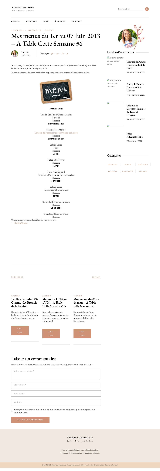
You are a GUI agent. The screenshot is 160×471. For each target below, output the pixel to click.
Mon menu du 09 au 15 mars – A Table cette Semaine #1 (86, 302)
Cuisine (50, 30)
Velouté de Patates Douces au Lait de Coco (136, 65)
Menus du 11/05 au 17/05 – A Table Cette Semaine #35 (54, 302)
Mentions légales (87, 465)
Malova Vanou (20, 223)
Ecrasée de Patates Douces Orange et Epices (56, 133)
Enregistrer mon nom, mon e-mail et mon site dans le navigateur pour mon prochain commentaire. (54, 411)
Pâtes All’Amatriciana (135, 135)
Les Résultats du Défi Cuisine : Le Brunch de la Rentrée (24, 302)
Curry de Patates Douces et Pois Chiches (135, 87)
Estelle (35, 30)
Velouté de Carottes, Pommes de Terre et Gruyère (136, 110)
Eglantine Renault (111, 465)
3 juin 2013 (17, 30)
